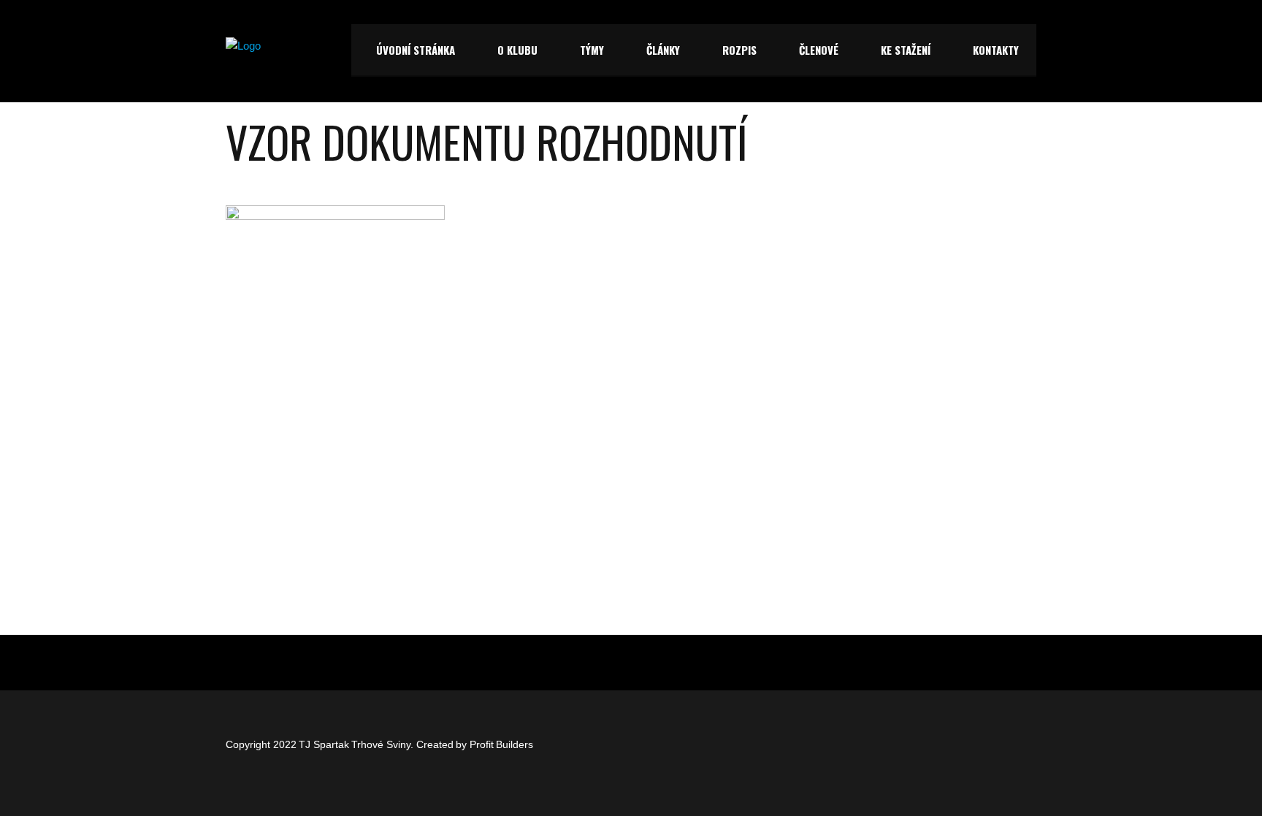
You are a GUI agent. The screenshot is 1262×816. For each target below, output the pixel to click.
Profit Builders (502, 744)
